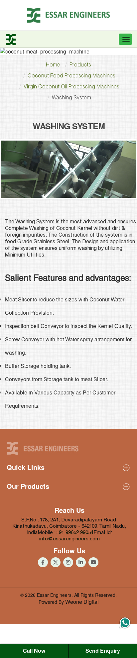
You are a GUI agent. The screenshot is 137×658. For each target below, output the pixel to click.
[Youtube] (56, 562)
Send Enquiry (102, 650)
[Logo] (68, 15)
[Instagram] (68, 562)
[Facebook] (43, 562)
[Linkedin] (81, 562)
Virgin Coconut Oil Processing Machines (71, 87)
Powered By (69, 602)
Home (53, 65)
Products (80, 65)
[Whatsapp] (125, 623)
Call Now (34, 650)
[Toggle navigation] (125, 39)
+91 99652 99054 (74, 532)
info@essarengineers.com (69, 539)
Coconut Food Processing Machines (71, 76)
